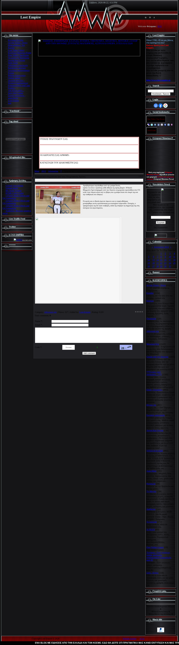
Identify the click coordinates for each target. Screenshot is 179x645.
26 (149, 266)
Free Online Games (155, 547)
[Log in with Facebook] (160, 105)
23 (165, 263)
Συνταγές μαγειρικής (155, 415)
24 (170, 263)
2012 (43, 171)
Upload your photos (14, 185)
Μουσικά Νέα (152, 344)
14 (157, 260)
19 (149, 263)
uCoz (142, 638)
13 (153, 260)
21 (157, 263)
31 (170, 266)
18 (174, 260)
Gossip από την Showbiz (157, 357)
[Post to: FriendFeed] (168, 124)
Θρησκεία (150, 484)
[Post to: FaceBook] (158, 124)
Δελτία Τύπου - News (156, 285)
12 (149, 260)
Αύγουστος (53, 171)
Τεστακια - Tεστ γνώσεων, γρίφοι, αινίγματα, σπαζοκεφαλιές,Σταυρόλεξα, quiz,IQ (159, 556)
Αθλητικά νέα (50, 312)
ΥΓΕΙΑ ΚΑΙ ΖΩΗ (154, 451)
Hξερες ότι (151, 405)
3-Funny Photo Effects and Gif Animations (16, 207)
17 (170, 260)
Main (37, 171)
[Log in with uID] (156, 105)
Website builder (129, 638)
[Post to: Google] (161, 124)
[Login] (154, 17)
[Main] (145, 17)
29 (161, 266)
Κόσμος (150, 301)
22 (161, 263)
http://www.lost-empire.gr (158, 80)
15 (161, 260)
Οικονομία (151, 318)
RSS (160, 26)
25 (174, 263)
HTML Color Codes (15, 193)
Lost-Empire (84, 312)
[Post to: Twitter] (151, 124)
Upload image (12, 188)
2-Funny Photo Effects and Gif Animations (16, 202)
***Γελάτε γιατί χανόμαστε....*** (154, 373)
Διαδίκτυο (150, 509)
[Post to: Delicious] (148, 124)
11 (174, 256)
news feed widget (27, 240)
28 (157, 266)
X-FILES (150, 529)
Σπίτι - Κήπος (152, 573)
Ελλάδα (149, 293)
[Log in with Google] (165, 105)
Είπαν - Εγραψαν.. (154, 390)
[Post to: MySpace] (165, 124)
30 (165, 266)
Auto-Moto (151, 471)
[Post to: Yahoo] (172, 124)
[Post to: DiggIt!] (155, 124)
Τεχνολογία (151, 522)
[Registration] (150, 17)
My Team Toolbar (14, 190)
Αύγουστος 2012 (161, 247)
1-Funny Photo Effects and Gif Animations (16, 196)
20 (153, 263)
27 (153, 266)
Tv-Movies (151, 491)
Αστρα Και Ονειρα (154, 430)
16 (165, 260)
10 (170, 256)
